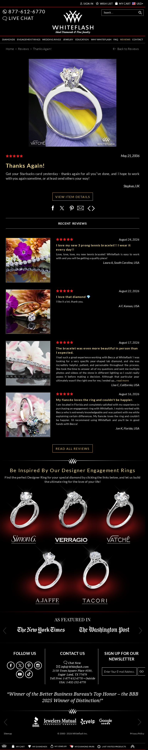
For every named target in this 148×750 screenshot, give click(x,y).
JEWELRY (68, 39)
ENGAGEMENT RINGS (28, 39)
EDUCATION (82, 39)
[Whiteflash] (73, 22)
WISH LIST (106, 3)
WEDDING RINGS (51, 39)
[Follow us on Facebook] (11, 668)
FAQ (116, 39)
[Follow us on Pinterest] (29, 668)
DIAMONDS (8, 39)
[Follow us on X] (20, 668)
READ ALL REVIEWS (72, 448)
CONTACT (137, 39)
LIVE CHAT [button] (21, 18)
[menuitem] (8, 39)
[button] (5, 18)
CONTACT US (72, 653)
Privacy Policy (137, 733)
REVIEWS (125, 39)
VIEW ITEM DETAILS (72, 197)
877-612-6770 (26, 11)
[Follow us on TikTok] (29, 677)
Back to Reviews (128, 49)
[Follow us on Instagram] (38, 668)
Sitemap (8, 733)
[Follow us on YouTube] (20, 677)
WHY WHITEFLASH (101, 39)
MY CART (125, 3)
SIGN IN (88, 3)
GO (142, 671)
